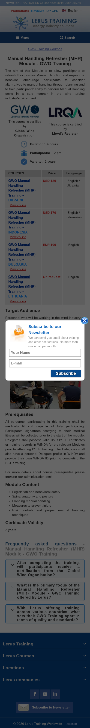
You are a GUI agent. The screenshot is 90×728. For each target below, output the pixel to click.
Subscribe (66, 373)
